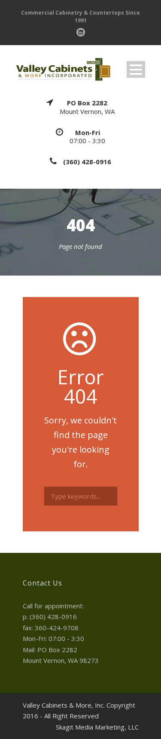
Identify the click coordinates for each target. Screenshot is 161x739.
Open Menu (136, 69)
